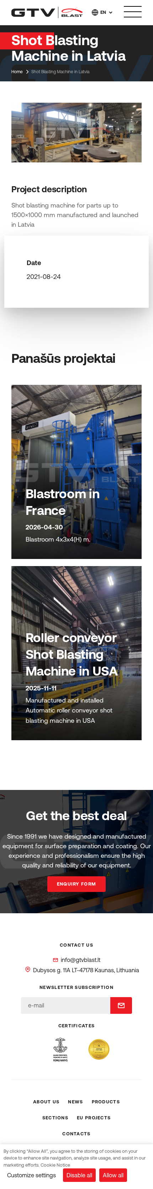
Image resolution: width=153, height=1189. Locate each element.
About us (46, 1101)
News (75, 1101)
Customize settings (31, 1175)
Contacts (76, 1133)
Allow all (113, 1175)
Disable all (79, 1175)
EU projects (94, 1117)
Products (106, 1101)
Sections (55, 1117)
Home (17, 71)
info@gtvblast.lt (80, 960)
